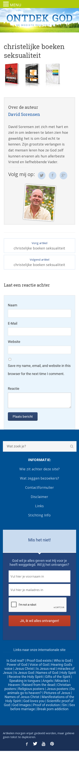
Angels (47, 681)
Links (39, 506)
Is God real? (15, 660)
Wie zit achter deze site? (39, 469)
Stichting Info (39, 515)
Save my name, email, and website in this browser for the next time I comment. (39, 370)
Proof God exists (39, 660)
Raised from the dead (38, 685)
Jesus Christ (24, 669)
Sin (64, 705)
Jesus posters (57, 689)
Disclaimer (39, 496)
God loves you (33, 701)
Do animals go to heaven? (41, 691)
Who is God (62, 660)
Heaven (14, 685)
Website (14, 342)
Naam (12, 305)
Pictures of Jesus (57, 693)
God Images (21, 705)
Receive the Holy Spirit (26, 677)
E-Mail (12, 323)
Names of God (47, 673)
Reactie (13, 389)
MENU (15, 4)
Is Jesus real (45, 669)
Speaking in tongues (24, 681)
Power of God (17, 665)
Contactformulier (39, 487)
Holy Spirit (68, 673)
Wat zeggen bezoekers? (39, 478)
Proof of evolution (46, 705)
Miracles (61, 681)
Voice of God (39, 665)
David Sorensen (24, 114)
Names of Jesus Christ (22, 697)
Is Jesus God (24, 673)
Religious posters (31, 689)
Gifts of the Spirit (57, 677)
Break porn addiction (52, 709)
